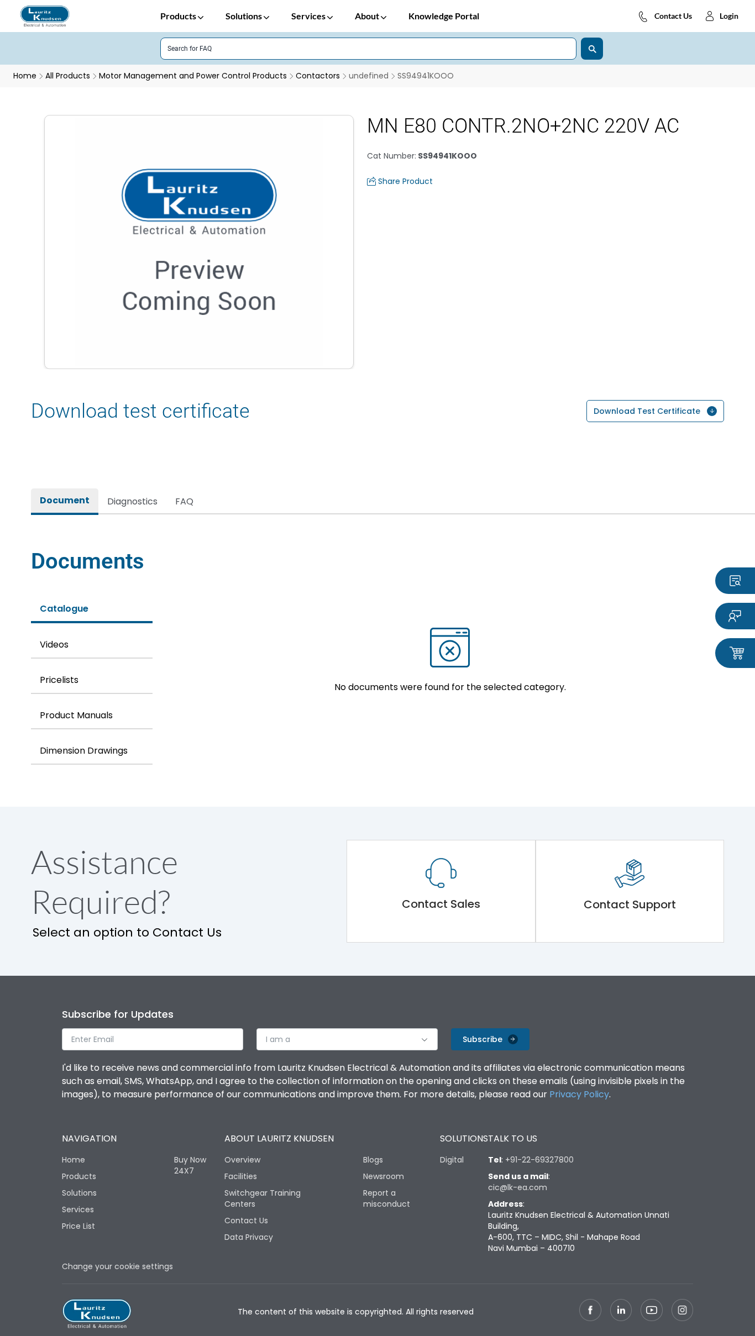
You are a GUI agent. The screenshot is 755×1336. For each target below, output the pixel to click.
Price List (78, 1226)
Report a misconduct (386, 1198)
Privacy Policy (579, 1094)
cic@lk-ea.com (517, 1187)
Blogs (373, 1159)
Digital (452, 1159)
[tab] (64, 501)
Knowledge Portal (443, 15)
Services (308, 15)
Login (729, 15)
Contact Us (673, 15)
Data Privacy (248, 1237)
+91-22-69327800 (539, 1159)
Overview (242, 1159)
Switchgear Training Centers (262, 1198)
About (367, 15)
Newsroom (383, 1176)
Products (178, 15)
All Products (67, 75)
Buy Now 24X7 (190, 1165)
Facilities (240, 1176)
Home (73, 1159)
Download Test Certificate (647, 411)
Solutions (244, 15)
